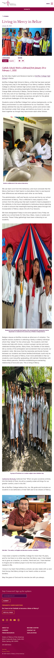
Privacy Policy (6, 651)
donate (27, 9)
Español (11, 61)
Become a (33, 628)
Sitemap (4, 649)
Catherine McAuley (9, 479)
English (5, 61)
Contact (31, 630)
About (5, 628)
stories (6, 16)
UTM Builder (5, 623)
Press (8, 633)
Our (32, 633)
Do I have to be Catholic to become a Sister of (20, 608)
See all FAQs (8, 612)
